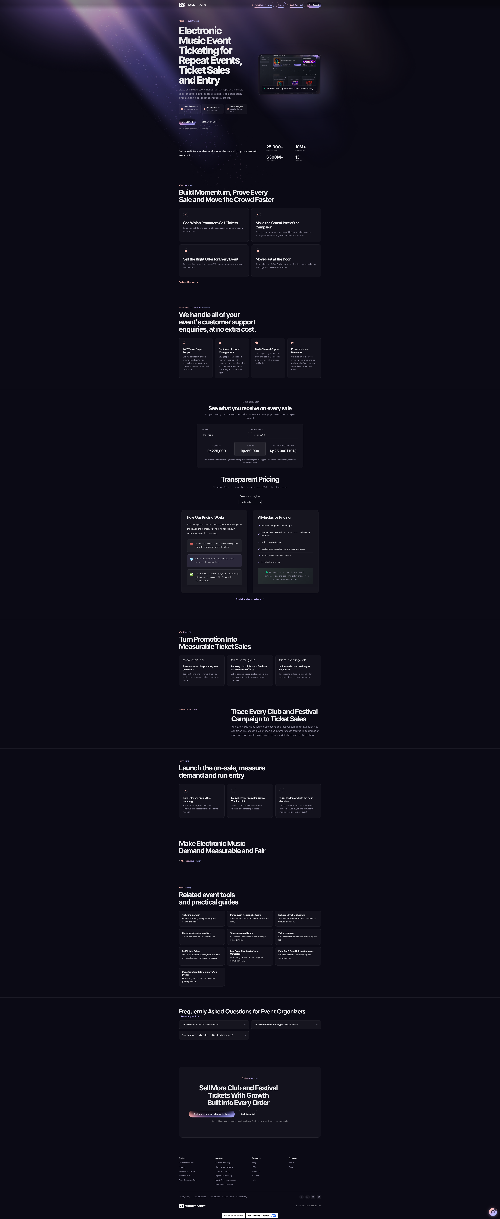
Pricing (281, 5)
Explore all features (187, 282)
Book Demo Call (296, 5)
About (291, 1163)
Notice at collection (233, 1215)
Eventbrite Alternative (224, 1185)
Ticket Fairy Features (263, 5)
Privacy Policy (184, 1197)
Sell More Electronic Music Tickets (212, 1114)
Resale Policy (241, 1197)
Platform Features (186, 1163)
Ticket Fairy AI (184, 1176)
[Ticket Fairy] (193, 5)
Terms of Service (199, 1197)
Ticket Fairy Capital (187, 1171)
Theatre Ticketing (222, 1171)
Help (254, 1180)
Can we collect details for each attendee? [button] (200, 1024)
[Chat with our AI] (493, 1212)
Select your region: (250, 496)
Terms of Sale (214, 1197)
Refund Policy (228, 1197)
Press (291, 1167)
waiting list (306, 677)
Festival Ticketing (222, 1163)
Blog (254, 1163)
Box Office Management (225, 1180)
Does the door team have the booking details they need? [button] (207, 1035)
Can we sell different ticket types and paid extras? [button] (276, 1024)
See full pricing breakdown (248, 599)
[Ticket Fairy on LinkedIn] (319, 1197)
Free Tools (256, 1171)
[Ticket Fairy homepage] (192, 1206)
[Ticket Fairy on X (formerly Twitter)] (313, 1197)
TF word (255, 1176)
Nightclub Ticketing (223, 1176)
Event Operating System (189, 1180)
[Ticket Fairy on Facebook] (301, 1197)
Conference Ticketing (224, 1167)
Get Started (314, 5)
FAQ (254, 1167)
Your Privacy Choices (258, 1215)
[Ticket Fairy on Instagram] (307, 1197)
